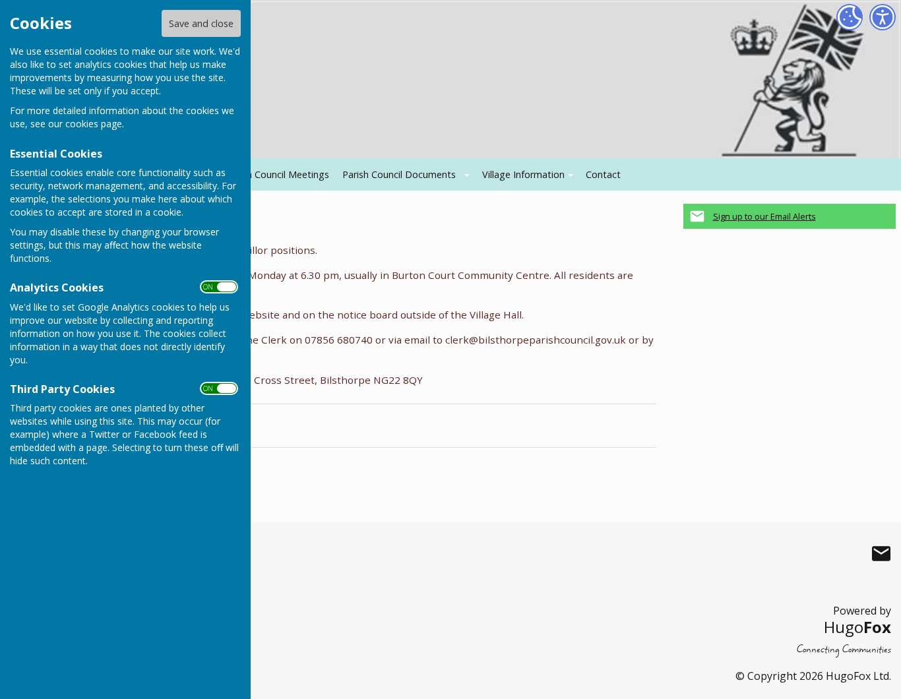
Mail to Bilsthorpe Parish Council (881, 553)
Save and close (201, 23)
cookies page (93, 123)
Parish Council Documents (399, 174)
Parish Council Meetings (277, 174)
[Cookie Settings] (849, 17)
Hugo (857, 627)
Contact (603, 174)
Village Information (523, 174)
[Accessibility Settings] (882, 17)
